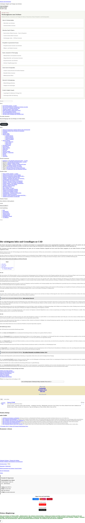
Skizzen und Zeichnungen (5, 1)
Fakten (1, 473)
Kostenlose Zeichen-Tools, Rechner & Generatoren (13, 130)
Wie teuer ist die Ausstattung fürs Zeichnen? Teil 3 (13, 114)
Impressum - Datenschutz (5, 466)
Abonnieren (4, 124)
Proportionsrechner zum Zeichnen (11, 60)
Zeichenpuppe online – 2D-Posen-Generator (13, 38)
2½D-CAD (3, 265)
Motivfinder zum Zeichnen (9, 23)
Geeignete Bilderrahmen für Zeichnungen (11, 113)
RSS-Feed (5, 150)
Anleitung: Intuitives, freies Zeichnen (10, 109)
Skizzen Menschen (9, 141)
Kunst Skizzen (6, 146)
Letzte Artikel (6, 399)
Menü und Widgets (4, 6)
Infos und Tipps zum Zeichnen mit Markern (12, 421)
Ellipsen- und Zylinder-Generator (10, 48)
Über (1, 399)
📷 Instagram (42, 499)
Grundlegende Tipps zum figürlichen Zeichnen (16, 169)
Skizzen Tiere (8, 144)
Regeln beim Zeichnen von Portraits (14, 166)
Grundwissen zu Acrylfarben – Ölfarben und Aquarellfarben (18, 517)
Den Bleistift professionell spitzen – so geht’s (18, 160)
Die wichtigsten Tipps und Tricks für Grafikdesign (13, 420)
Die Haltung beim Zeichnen (6, 376)
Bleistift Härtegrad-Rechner (9, 83)
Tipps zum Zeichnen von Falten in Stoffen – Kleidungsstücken (14, 516)
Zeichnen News (6, 133)
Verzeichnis (5, 156)
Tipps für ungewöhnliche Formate (7, 371)
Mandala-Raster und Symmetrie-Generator (12, 55)
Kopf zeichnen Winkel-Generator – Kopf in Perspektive (15, 33)
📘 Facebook (35, 499)
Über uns (5, 155)
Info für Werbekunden (4, 470)
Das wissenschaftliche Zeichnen (9, 111)
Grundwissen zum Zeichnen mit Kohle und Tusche (44, 517)
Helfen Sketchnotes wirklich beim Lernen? (12, 110)
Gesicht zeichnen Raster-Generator (11, 35)
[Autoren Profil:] (3, 404)
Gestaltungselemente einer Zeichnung (65, 517)
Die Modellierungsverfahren (7, 267)
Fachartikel (5, 132)
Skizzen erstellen (6, 134)
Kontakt (4, 153)
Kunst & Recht (6, 212)
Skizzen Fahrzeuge (9, 136)
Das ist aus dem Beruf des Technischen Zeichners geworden (15, 106)
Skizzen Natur (8, 143)
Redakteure (5, 160)
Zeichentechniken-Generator (9, 25)
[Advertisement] (40, 229)
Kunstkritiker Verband (7, 216)
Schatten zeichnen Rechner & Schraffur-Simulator (14, 70)
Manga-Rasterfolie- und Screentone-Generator (13, 58)
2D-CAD (3, 264)
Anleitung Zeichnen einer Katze (14, 165)
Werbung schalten (6, 151)
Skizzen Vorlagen (6, 140)
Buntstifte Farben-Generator (9, 73)
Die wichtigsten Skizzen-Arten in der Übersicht (13, 424)
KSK (4, 210)
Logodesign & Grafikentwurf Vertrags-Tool (13, 93)
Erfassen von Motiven (4, 375)
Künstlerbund (5, 211)
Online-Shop (5, 149)
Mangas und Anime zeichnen (6, 370)
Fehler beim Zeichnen (4, 374)
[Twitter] (83, 404)
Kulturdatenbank (6, 215)
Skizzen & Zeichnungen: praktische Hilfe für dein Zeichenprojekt (16, 129)
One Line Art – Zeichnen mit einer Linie (11, 108)
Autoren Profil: (11, 402)
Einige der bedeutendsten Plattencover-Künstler (28, 518)
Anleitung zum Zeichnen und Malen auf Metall (55, 516)
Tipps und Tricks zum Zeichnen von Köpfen (15, 167)
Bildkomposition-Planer (8, 75)
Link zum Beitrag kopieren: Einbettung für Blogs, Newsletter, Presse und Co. (36, 381)
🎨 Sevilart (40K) (42, 504)
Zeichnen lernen (3, 463)
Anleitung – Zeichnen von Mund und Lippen (16, 164)
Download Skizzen (7, 145)
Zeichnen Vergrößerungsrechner (10, 63)
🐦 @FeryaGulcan (42, 509)
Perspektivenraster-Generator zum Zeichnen (13, 45)
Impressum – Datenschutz (8, 152)
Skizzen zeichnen (6, 147)
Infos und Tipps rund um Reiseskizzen (11, 422)
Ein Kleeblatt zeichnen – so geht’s (10, 105)
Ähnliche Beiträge (7, 268)
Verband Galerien (6, 213)
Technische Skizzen (9, 138)
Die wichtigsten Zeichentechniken (10, 419)
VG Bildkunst (6, 217)
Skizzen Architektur (9, 139)
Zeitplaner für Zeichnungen (9, 85)
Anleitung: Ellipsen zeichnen (13, 163)
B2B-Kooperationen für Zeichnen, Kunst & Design (11, 468)
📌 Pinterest (49, 499)
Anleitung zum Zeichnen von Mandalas (11, 418)
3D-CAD (3, 266)
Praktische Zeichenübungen (6, 373)
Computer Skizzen (9, 135)
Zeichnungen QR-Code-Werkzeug (11, 95)
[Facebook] (81, 404)
